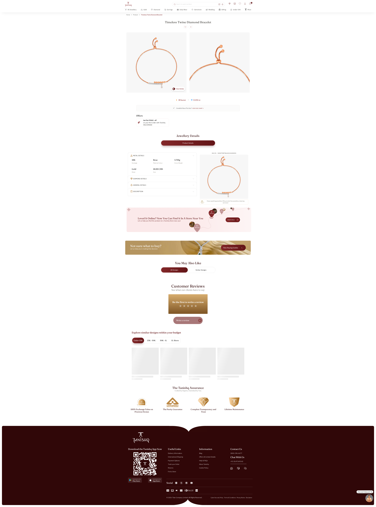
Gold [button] (145, 10)
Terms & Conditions (230, 497)
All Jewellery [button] (132, 10)
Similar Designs (201, 270)
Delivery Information (175, 453)
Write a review (182, 320)
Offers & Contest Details (207, 457)
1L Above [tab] (175, 340)
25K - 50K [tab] (151, 340)
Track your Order (173, 464)
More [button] (249, 10)
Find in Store (231, 219)
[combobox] (197, 4)
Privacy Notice (241, 497)
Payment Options (174, 461)
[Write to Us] (238, 468)
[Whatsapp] (231, 468)
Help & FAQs (203, 461)
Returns (170, 468)
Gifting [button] (223, 10)
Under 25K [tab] (138, 340)
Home (128, 15)
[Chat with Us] (245, 468)
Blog (200, 453)
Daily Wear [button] (183, 10)
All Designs (174, 270)
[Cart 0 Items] (250, 4)
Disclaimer (249, 497)
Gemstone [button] (198, 10)
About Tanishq (204, 464)
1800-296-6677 (236, 453)
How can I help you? (364, 492)
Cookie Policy (203, 468)
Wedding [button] (211, 10)
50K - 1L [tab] (163, 340)
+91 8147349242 (236, 461)
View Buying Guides (230, 248)
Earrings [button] (170, 10)
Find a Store (172, 472)
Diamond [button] (157, 10)
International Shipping (175, 457)
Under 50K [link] (237, 10)
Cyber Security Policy (217, 497)
